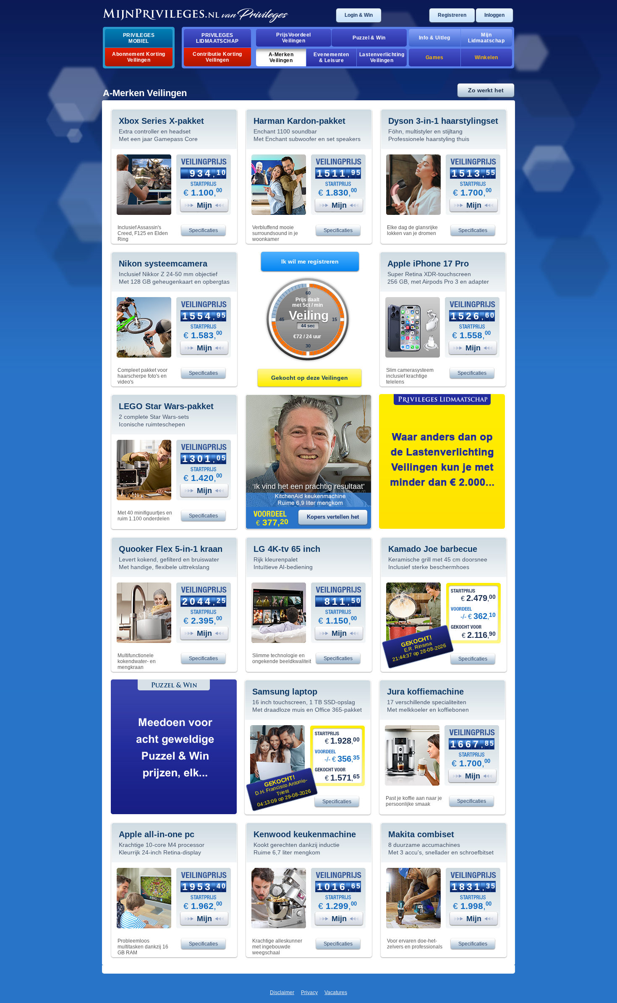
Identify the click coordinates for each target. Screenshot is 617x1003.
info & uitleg (434, 38)
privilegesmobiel (139, 38)
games (435, 57)
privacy (309, 992)
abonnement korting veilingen (138, 57)
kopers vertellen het (333, 517)
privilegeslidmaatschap (217, 38)
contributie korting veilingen (217, 57)
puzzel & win (369, 38)
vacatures (335, 992)
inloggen (494, 15)
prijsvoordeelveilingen (293, 38)
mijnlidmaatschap (486, 38)
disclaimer (282, 992)
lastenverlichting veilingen (381, 57)
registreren (452, 15)
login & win (359, 15)
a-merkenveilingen (281, 57)
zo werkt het (486, 90)
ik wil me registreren (310, 261)
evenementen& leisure (331, 57)
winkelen (486, 57)
